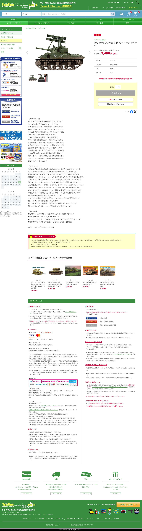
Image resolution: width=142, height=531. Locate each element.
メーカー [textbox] (25, 14)
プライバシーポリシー (94, 518)
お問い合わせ (120, 8)
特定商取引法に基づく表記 (75, 518)
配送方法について (33, 449)
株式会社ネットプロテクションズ (50, 405)
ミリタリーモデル (31, 28)
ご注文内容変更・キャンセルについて (96, 400)
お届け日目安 (89, 306)
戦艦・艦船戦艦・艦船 (8, 44)
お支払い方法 (32, 329)
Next (89, 52)
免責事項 (107, 518)
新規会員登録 (112, 2)
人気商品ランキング (7, 33)
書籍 (2, 52)
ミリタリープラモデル (14, 23)
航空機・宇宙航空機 (7, 37)
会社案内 (51, 518)
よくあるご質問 (108, 8)
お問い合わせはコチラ (127, 505)
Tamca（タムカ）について (93, 342)
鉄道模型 (14, 19)
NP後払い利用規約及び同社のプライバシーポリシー (43, 410)
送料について (32, 429)
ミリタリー (71, 19)
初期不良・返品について (92, 382)
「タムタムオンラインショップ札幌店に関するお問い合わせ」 (109, 387)
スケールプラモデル (127, 19)
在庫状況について (90, 330)
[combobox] (31, 14)
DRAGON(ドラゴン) (100, 39)
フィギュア (71, 23)
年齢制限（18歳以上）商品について (96, 365)
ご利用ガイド (126, 2)
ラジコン (42, 19)
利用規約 (116, 518)
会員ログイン (133, 8)
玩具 (127, 23)
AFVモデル (42, 28)
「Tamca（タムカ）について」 (122, 354)
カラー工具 (99, 23)
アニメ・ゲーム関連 (7, 48)
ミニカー (99, 19)
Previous (27, 52)
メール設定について (34, 306)
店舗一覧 (95, 8)
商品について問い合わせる (116, 104)
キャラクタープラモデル (43, 23)
